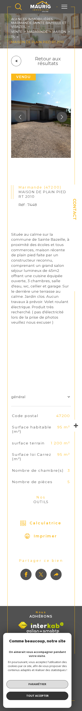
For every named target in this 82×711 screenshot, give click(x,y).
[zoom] (41, 156)
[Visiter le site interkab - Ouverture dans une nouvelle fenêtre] (47, 625)
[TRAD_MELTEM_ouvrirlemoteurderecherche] (18, 6)
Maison (59, 32)
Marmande (37, 32)
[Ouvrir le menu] (64, 6)
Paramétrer (37, 684)
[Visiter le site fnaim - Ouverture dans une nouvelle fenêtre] (22, 625)
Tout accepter (37, 696)
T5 (13, 37)
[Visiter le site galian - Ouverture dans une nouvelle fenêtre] (42, 631)
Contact (74, 209)
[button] (62, 117)
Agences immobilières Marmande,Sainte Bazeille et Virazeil (38, 23)
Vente (16, 32)
